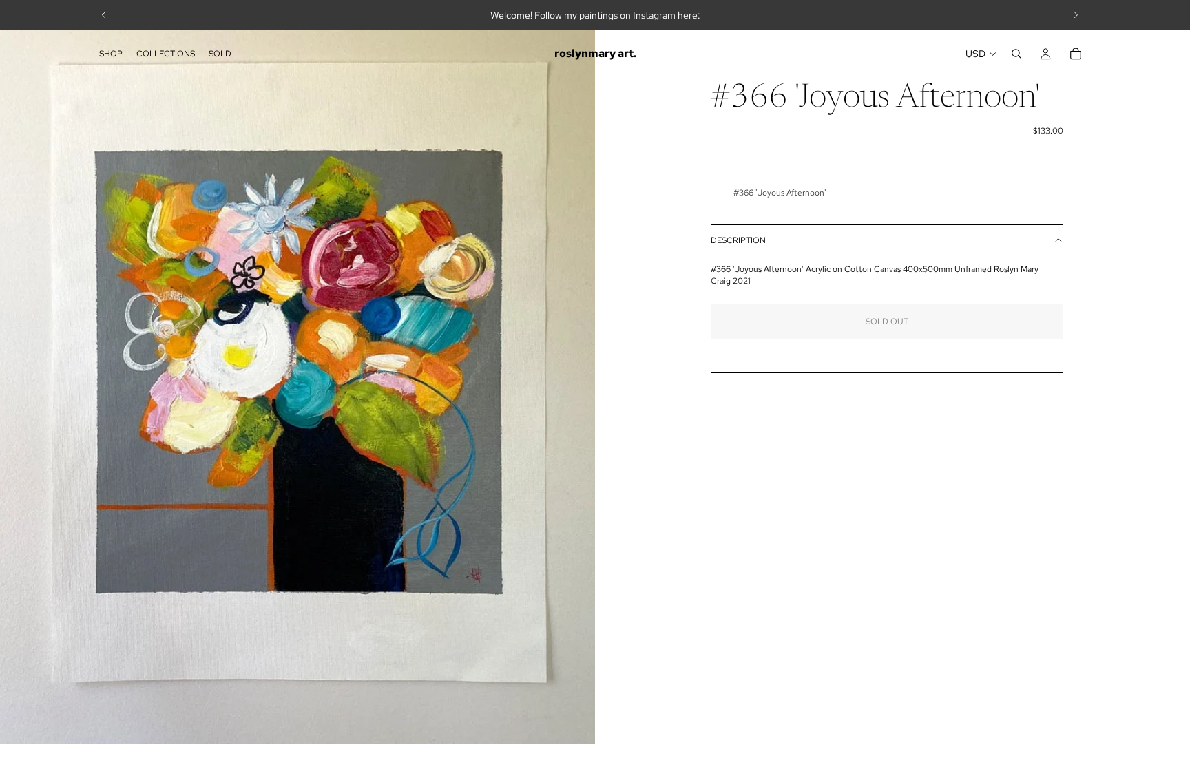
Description (738, 240)
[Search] (1016, 54)
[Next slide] (1076, 15)
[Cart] (1076, 54)
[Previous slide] (104, 15)
